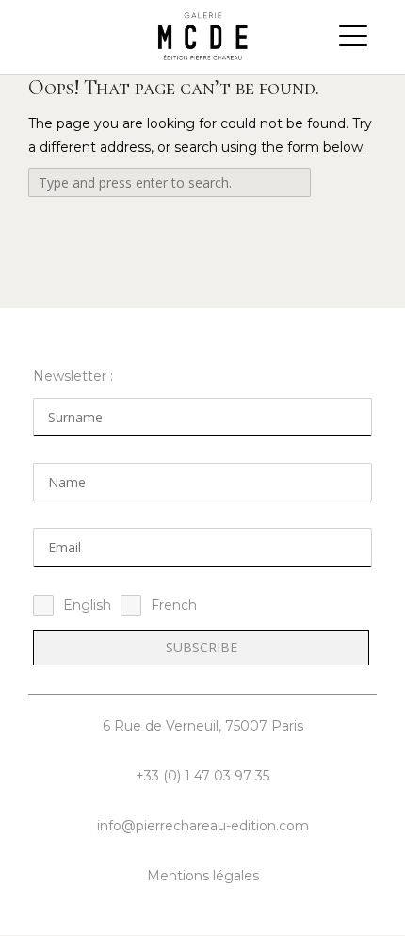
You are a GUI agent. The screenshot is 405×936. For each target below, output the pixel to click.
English (87, 605)
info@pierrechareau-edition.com (203, 825)
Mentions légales (203, 875)
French (174, 605)
